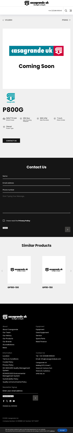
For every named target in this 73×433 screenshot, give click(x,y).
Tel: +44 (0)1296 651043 (45, 356)
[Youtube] (14, 401)
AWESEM (14, 406)
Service (39, 335)
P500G (65, 20)
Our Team (7, 332)
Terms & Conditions (10, 359)
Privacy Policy (24, 221)
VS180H (8, 20)
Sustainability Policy (10, 379)
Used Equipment (42, 332)
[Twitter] (7, 401)
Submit (5, 228)
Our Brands (7, 341)
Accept (62, 430)
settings (52, 431)
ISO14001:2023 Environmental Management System (14, 374)
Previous (2, 270)
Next (71, 270)
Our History (7, 335)
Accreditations (8, 344)
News (5, 348)
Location (6, 356)
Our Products (8, 338)
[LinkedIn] (10, 401)
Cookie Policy (8, 362)
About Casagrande (10, 329)
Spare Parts (40, 338)
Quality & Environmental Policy (15, 382)
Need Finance (41, 341)
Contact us (11, 141)
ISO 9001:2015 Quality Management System (16, 369)
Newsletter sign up (8, 396)
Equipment (40, 329)
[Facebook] (4, 401)
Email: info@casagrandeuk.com (48, 359)
